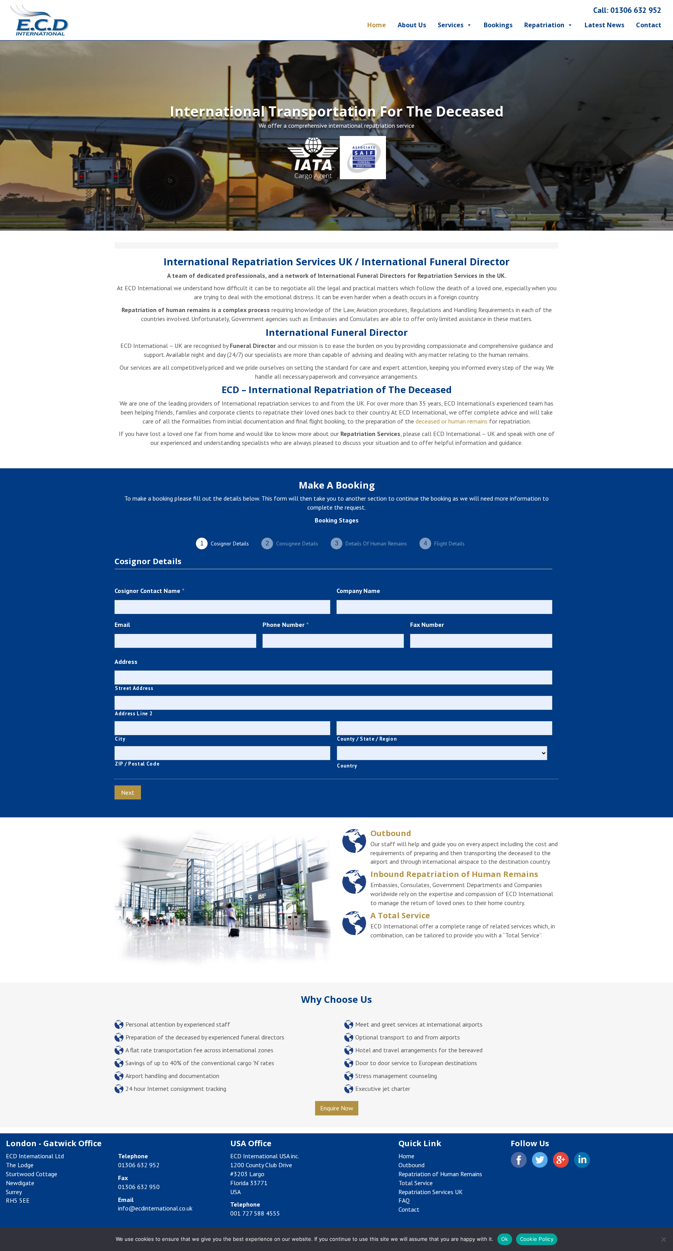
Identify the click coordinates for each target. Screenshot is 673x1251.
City (120, 739)
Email (122, 624)
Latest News (604, 25)
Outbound (390, 833)
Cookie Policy (536, 1239)
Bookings (498, 25)
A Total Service (400, 915)
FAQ (404, 1200)
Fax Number (427, 624)
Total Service (415, 1183)
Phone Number (286, 624)
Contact (648, 25)
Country (347, 765)
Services (450, 25)
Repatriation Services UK (430, 1192)
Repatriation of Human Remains (440, 1174)
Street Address (134, 688)
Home (376, 25)
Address (126, 661)
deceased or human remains (452, 421)
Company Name (358, 591)
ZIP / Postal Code (137, 763)
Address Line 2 (133, 713)
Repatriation (544, 25)
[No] (663, 1239)
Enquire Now (336, 1108)
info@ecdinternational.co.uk (155, 1208)
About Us (412, 25)
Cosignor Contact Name (150, 591)
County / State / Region (366, 739)
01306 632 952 (635, 10)
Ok (504, 1239)
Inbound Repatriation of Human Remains (454, 874)
